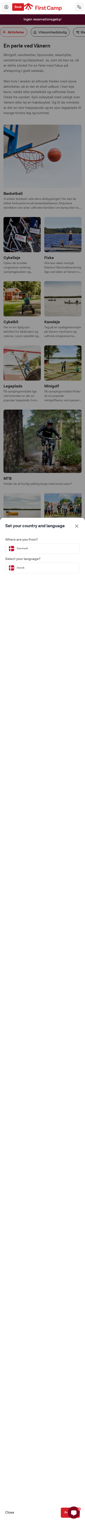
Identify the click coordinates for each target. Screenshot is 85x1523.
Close (9, 1512)
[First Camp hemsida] (43, 7)
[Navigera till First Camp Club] (6, 7)
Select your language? (23, 559)
